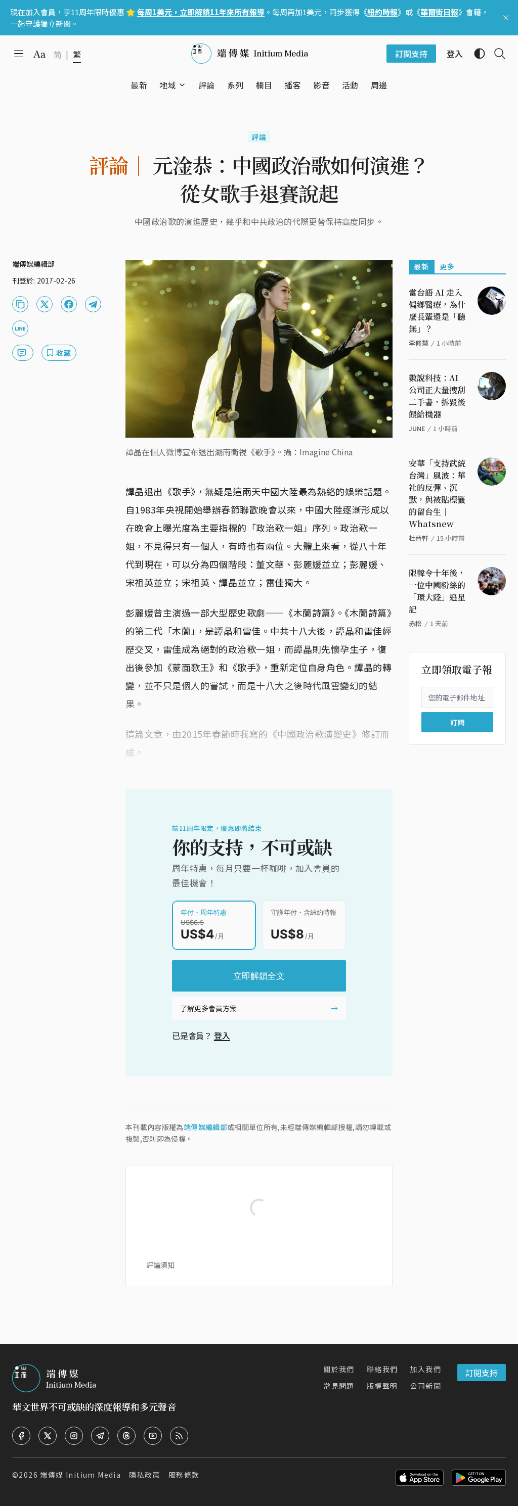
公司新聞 (425, 1386)
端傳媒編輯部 (205, 1127)
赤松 (415, 623)
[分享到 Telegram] (93, 304)
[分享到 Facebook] (69, 304)
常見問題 (339, 1386)
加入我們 (425, 1369)
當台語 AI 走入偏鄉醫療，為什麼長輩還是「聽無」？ (437, 311)
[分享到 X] (44, 304)
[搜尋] (496, 54)
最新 (421, 266)
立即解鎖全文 (259, 976)
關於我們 (339, 1369)
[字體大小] (39, 54)
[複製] (20, 304)
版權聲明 (382, 1386)
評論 (259, 137)
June (417, 428)
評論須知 (160, 1265)
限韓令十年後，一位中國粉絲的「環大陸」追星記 (437, 591)
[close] (506, 18)
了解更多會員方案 (208, 1008)
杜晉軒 (418, 538)
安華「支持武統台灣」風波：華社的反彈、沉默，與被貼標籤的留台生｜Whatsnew (437, 493)
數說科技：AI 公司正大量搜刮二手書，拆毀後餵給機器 (437, 396)
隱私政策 (144, 1475)
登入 (222, 1035)
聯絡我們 (382, 1369)
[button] (167, 85)
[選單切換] (182, 85)
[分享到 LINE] (20, 328)
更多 (447, 266)
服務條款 (184, 1475)
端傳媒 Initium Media (80, 1475)
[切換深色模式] (475, 54)
